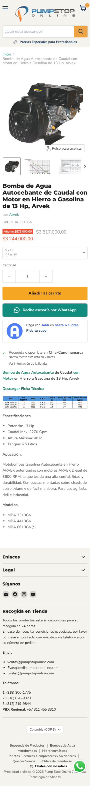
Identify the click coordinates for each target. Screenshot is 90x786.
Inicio (6, 54)
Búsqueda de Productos (27, 745)
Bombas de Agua (62, 745)
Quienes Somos (24, 761)
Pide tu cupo (36, 330)
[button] (11, 166)
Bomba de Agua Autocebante (28, 372)
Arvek (14, 214)
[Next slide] (85, 166)
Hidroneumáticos (54, 751)
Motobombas (27, 751)
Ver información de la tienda (28, 363)
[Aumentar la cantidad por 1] (46, 276)
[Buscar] (81, 31)
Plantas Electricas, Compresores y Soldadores (42, 756)
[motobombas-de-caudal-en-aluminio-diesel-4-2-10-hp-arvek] (72, 372)
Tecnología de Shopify (45, 777)
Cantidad (9, 265)
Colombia (43, 729)
